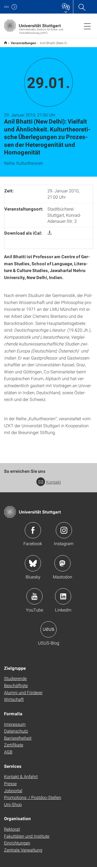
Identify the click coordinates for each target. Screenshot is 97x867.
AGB (8, 752)
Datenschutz (16, 731)
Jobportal (13, 790)
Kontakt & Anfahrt (21, 776)
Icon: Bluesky (33, 563)
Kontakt (53, 482)
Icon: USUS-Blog (48, 629)
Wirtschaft (14, 699)
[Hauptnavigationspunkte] (87, 26)
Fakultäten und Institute (26, 836)
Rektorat (12, 829)
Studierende (15, 678)
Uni (6, 7)
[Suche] (81, 6)
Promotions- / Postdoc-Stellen (32, 797)
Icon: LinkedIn (63, 596)
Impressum (15, 724)
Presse (10, 783)
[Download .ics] (49, 233)
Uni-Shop (13, 804)
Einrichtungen (17, 843)
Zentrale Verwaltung (23, 850)
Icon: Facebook (33, 530)
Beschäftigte (16, 685)
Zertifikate (13, 745)
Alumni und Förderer (23, 692)
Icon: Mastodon (62, 563)
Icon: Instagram (64, 530)
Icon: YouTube (34, 596)
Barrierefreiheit (18, 738)
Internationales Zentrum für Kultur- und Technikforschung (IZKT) (5, 42)
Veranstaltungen (23, 43)
